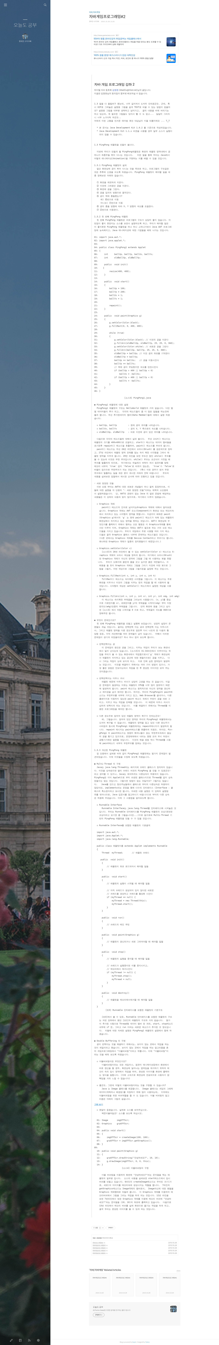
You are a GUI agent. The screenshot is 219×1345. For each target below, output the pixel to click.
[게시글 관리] (102, 1228)
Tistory (147, 1342)
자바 (94, 1238)
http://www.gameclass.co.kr (104, 35)
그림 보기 (98, 1104)
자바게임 (99, 1238)
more (178, 1271)
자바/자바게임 (94, 12)
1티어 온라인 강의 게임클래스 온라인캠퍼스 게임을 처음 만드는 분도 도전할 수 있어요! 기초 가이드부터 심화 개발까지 (127, 43)
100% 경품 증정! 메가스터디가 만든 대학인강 (114, 55)
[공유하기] (100, 1228)
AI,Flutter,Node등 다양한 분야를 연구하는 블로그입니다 (111, 1310)
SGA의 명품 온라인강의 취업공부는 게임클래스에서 (117, 38)
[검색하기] (45, 5)
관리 (39, 1340)
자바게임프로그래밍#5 (99, 1245)
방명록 (20, 1340)
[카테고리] (5, 4)
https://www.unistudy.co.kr (104, 52)
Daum (134, 1342)
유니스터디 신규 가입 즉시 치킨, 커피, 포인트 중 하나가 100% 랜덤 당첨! (123, 58)
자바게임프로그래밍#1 (99, 1253)
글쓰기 (11, 1340)
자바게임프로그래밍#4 (99, 1248)
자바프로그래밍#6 (98, 1243)
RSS (30, 1340)
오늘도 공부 (25, 25)
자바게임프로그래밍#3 (99, 1250)
